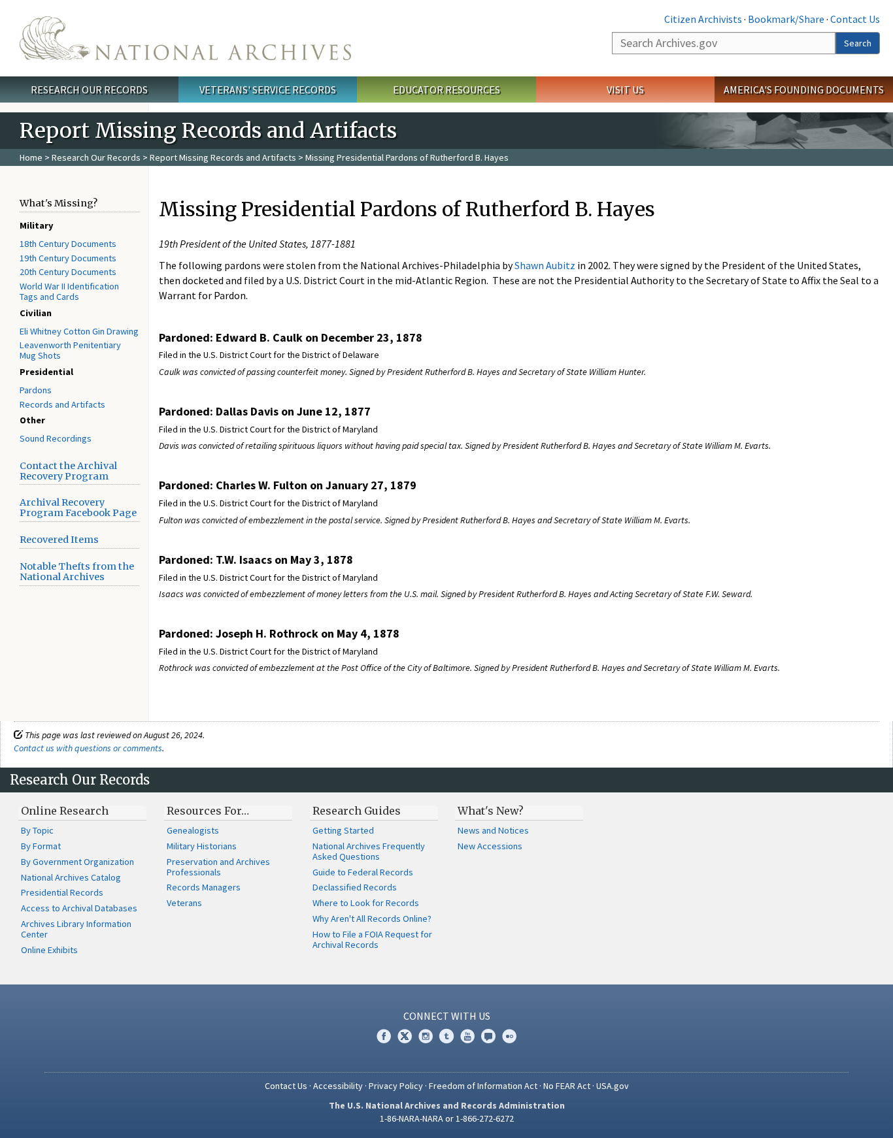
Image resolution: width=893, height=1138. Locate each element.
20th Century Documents (68, 272)
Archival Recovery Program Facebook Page (78, 507)
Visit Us (625, 89)
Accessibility (338, 1086)
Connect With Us (446, 1015)
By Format (41, 846)
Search (857, 43)
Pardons (36, 390)
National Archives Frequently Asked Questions (368, 851)
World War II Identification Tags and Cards (69, 291)
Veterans (184, 903)
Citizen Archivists (703, 18)
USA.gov (612, 1086)
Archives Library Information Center (76, 929)
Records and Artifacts (62, 404)
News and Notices (493, 830)
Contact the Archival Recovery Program (68, 471)
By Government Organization (77, 862)
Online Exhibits (49, 950)
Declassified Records (354, 887)
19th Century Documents (68, 258)
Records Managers (204, 887)
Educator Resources (446, 89)
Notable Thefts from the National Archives (77, 572)
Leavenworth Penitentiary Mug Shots (70, 350)
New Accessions (490, 846)
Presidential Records (62, 892)
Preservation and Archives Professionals (218, 867)
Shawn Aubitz (544, 265)
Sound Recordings (56, 438)
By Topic (37, 830)
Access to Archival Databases (79, 908)
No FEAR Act (566, 1086)
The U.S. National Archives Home (185, 38)
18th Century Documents (68, 244)
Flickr (509, 1036)
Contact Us (855, 18)
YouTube (467, 1036)
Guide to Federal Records (362, 872)
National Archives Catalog (71, 877)
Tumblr (446, 1036)
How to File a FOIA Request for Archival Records (372, 939)
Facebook (384, 1036)
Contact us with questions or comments (88, 748)
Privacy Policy (396, 1086)
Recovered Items (59, 539)
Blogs (488, 1036)
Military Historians (202, 846)
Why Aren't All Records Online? (371, 918)
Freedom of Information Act (483, 1086)
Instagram (425, 1036)
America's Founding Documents (804, 89)
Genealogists (193, 830)
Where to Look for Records (365, 903)
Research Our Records (89, 89)
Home (31, 157)
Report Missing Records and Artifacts (223, 157)
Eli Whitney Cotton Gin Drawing (79, 331)
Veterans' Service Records (267, 89)
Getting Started (343, 830)
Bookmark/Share (786, 18)
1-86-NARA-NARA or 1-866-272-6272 (447, 1118)
